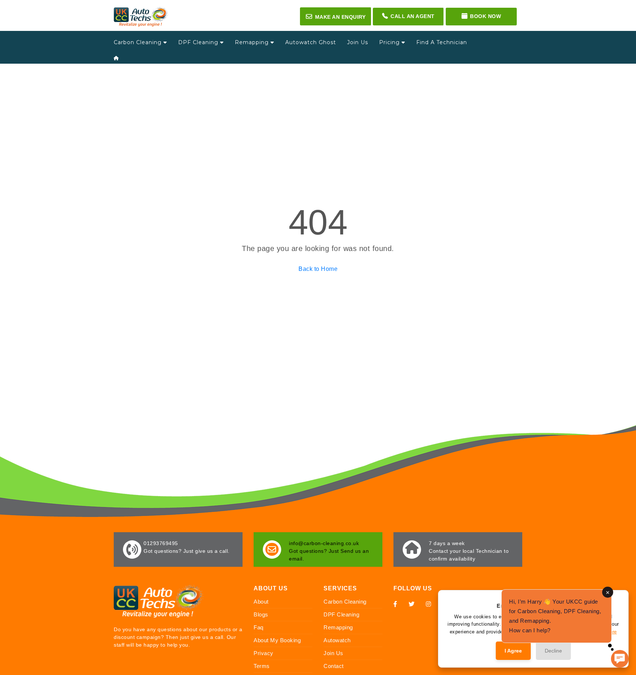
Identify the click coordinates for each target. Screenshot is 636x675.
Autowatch (337, 640)
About (261, 601)
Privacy (263, 653)
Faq (259, 627)
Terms (262, 666)
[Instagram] (428, 604)
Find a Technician (441, 42)
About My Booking (277, 640)
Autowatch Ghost (310, 42)
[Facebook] (395, 604)
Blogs (261, 614)
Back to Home (318, 269)
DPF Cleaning (199, 42)
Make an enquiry (335, 16)
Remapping (253, 42)
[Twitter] (412, 604)
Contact (334, 666)
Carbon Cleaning (138, 42)
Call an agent (413, 16)
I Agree (513, 651)
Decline (553, 651)
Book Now (485, 16)
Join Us (357, 42)
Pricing (390, 42)
